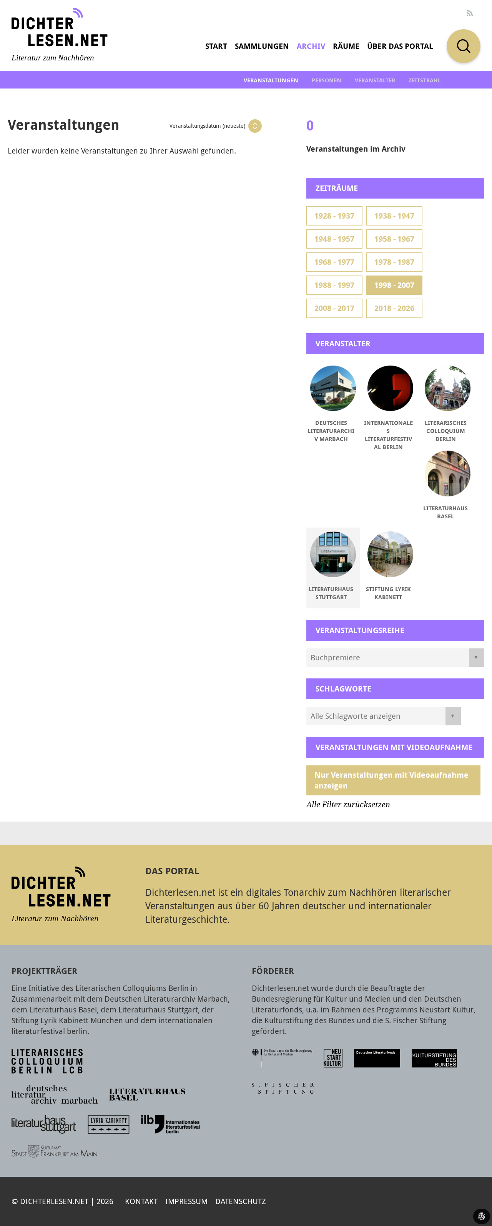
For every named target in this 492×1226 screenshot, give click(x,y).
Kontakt (141, 1201)
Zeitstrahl (425, 80)
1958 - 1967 (394, 239)
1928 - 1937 (334, 215)
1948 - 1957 (334, 239)
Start (216, 46)
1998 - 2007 (394, 285)
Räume (346, 46)
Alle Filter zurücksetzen (348, 804)
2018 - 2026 (394, 308)
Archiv (311, 46)
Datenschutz (240, 1201)
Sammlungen (262, 46)
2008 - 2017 (334, 308)
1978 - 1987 (394, 262)
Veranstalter (375, 80)
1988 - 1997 (334, 285)
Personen (326, 80)
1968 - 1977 (334, 262)
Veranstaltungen (271, 80)
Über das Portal (400, 46)
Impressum (186, 1201)
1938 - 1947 (394, 215)
